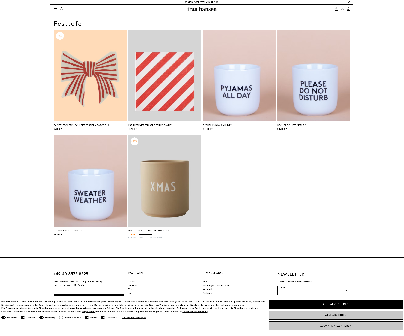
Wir (130, 289)
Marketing (50, 318)
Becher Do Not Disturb (291, 125)
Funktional (111, 318)
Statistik (30, 318)
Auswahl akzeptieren (335, 326)
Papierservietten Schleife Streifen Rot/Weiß (81, 125)
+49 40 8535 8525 (71, 274)
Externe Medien (73, 318)
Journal (132, 285)
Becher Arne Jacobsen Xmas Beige (148, 231)
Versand (207, 289)
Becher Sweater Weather (69, 231)
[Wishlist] (342, 9)
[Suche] (62, 9)
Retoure (207, 293)
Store (131, 281)
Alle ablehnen (335, 315)
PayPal (93, 318)
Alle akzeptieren (336, 304)
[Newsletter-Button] (346, 290)
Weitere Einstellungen (134, 318)
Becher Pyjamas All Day (217, 125)
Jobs (131, 293)
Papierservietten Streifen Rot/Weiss (150, 125)
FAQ (205, 281)
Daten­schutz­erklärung (195, 312)
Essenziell (12, 318)
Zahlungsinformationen (216, 285)
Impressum (88, 312)
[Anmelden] (336, 9)
